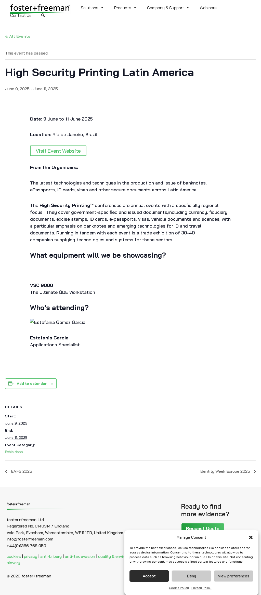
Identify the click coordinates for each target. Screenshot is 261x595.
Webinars (208, 7)
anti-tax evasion (80, 556)
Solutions (89, 7)
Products (122, 7)
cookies (14, 556)
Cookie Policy (179, 588)
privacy (30, 556)
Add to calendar (32, 383)
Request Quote (202, 528)
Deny (191, 576)
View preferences (233, 576)
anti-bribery (51, 556)
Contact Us (21, 15)
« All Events (18, 36)
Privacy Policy (201, 588)
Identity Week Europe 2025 (225, 471)
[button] (250, 537)
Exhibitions (14, 451)
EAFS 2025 (21, 471)
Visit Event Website (58, 151)
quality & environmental (120, 556)
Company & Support (165, 7)
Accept (149, 576)
